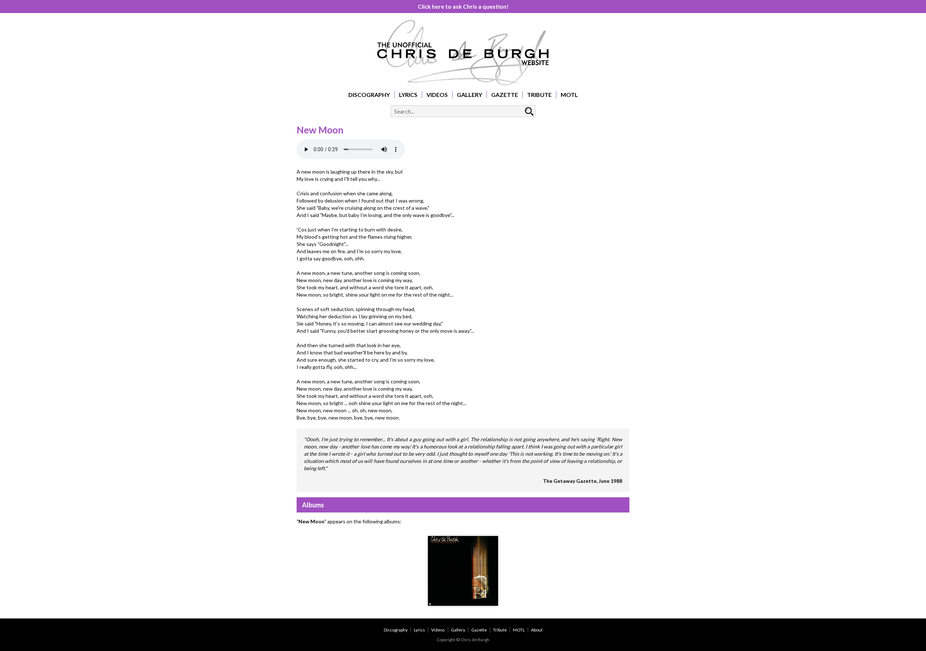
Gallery (469, 94)
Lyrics (408, 94)
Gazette (504, 94)
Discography (369, 94)
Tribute (539, 94)
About (537, 630)
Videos (437, 94)
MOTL (569, 94)
